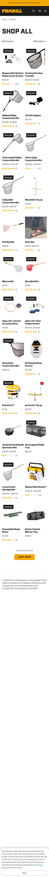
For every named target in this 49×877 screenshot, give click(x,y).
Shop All (13, 19)
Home (4, 19)
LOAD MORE (24, 557)
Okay (24, 873)
